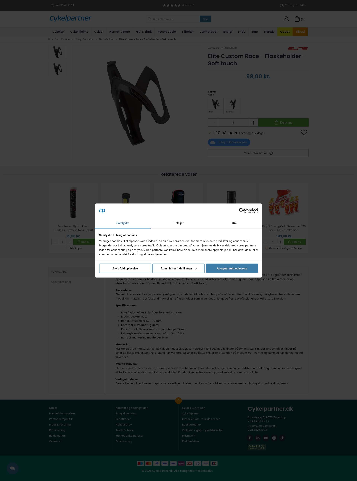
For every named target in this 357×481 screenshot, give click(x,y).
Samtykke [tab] (122, 222)
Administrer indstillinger (176, 268)
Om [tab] (234, 222)
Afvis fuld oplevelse (125, 268)
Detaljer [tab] (178, 222)
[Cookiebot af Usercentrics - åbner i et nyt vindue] (242, 210)
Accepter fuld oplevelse (232, 268)
